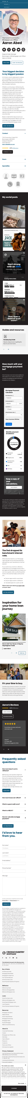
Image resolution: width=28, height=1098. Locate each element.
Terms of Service (13, 900)
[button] (14, 133)
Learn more (6, 790)
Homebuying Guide (6, 971)
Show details (21, 1083)
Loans (4, 996)
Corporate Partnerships (7, 1031)
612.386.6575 (9, 141)
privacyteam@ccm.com (10, 938)
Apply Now (6, 62)
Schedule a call (7, 151)
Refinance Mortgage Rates (8, 989)
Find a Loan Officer (6, 1045)
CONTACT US (6, 904)
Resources (5, 1010)
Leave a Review (7, 711)
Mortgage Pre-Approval (7, 975)
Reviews (15, 148)
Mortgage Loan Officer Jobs (8, 1035)
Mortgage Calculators (7, 1012)
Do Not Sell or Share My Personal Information (14, 1094)
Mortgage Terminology (7, 1018)
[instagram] (9, 49)
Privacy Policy (5, 900)
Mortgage (6, 4)
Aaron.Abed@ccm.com (8, 144)
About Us (5, 1028)
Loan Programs (5, 1004)
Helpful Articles (5, 1014)
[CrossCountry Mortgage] (13, 953)
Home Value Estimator (7, 1016)
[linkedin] (14, 49)
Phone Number (6, 868)
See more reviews (8, 716)
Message (5, 875)
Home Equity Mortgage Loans (9, 1002)
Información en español (7, 1047)
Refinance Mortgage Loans (8, 991)
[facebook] (4, 49)
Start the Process (17, 62)
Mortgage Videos (6, 1020)
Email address (6, 860)
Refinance (5, 985)
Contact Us (4, 1043)
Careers (4, 1033)
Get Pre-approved (8, 592)
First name (5, 845)
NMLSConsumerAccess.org (8, 1024)
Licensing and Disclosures (8, 1060)
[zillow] (23, 49)
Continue (14, 1088)
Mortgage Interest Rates (7, 973)
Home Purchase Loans (7, 979)
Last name (5, 853)
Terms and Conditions (7, 1062)
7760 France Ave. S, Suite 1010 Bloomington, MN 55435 (10, 138)
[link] (14, 216)
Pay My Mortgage (6, 1022)
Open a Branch (5, 1039)
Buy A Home (6, 969)
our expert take (20, 585)
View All (22, 653)
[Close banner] (25, 1065)
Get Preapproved (8, 825)
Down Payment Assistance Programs (10, 981)
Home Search (6, 7)
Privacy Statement (8, 1051)
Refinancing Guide (6, 987)
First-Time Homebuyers (7, 977)
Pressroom (4, 1041)
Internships (4, 1037)
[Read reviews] (5, 148)
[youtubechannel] (18, 49)
